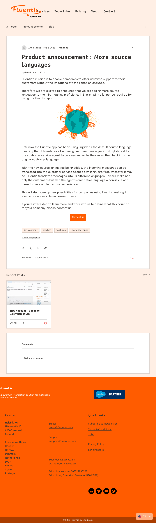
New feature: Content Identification (25, 312)
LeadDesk (88, 520)
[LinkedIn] (91, 491)
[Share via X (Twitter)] (30, 248)
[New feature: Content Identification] (29, 293)
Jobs (91, 434)
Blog (51, 27)
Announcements (33, 27)
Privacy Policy (96, 444)
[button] (94, 11)
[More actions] (132, 48)
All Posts (11, 27)
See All (146, 275)
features (61, 230)
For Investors (96, 450)
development (30, 230)
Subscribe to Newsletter (102, 424)
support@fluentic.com (62, 441)
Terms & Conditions (100, 429)
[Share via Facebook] (23, 248)
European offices (15, 442)
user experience (79, 230)
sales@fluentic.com (61, 427)
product (47, 230)
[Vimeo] (99, 491)
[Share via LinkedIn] (38, 248)
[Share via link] (45, 248)
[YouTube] (106, 491)
